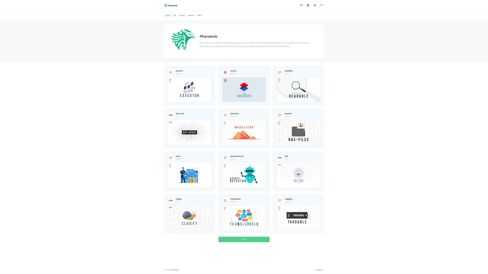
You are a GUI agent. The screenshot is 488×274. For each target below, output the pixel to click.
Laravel (178, 73)
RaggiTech (319, 270)
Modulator (234, 114)
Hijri (286, 156)
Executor (179, 71)
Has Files (288, 114)
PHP (177, 116)
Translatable (235, 199)
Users (178, 156)
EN (322, 5)
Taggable (288, 199)
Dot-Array (180, 114)
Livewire (233, 73)
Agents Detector (237, 156)
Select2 (233, 71)
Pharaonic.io (174, 270)
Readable (289, 71)
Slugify (179, 199)
